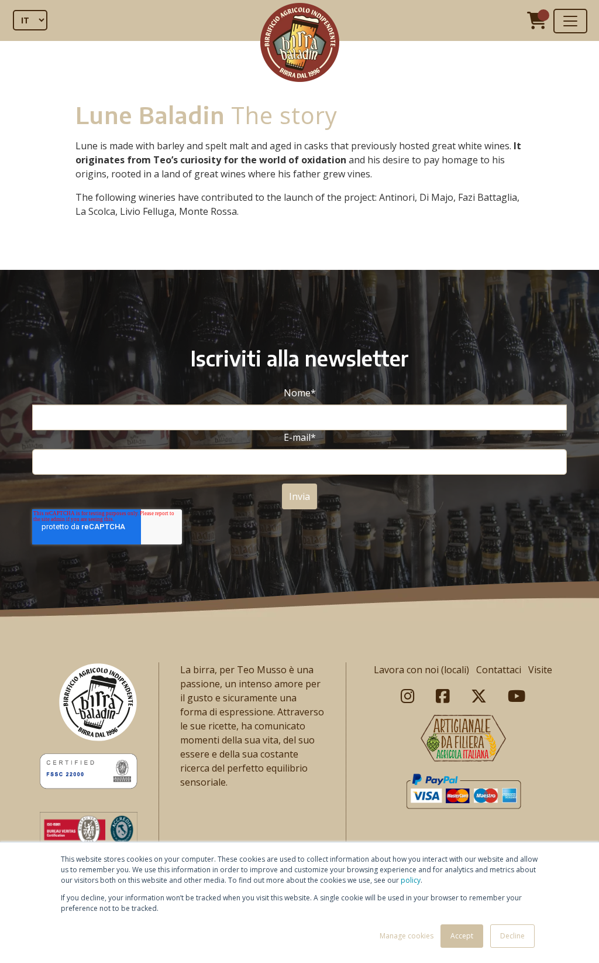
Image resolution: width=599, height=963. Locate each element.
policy (411, 880)
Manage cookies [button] (406, 936)
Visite (540, 669)
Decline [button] (512, 936)
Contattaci (498, 669)
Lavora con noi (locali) (421, 669)
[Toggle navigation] (570, 21)
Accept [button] (461, 936)
